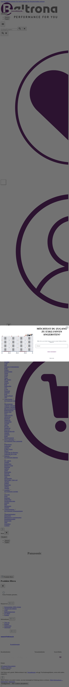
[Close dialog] (67, 327)
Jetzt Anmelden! (51, 351)
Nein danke (52, 358)
